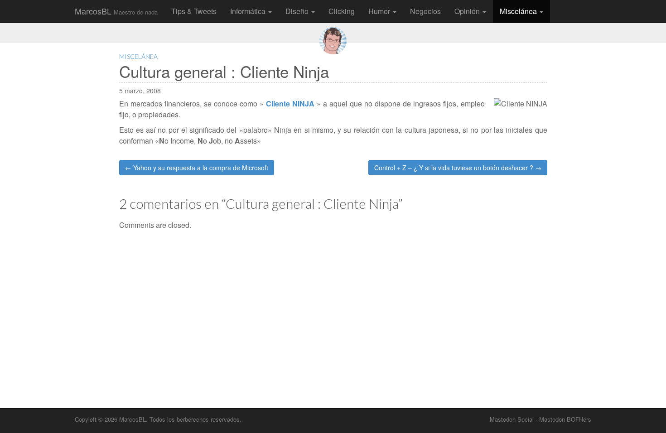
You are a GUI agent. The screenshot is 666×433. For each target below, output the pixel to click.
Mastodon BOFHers (565, 419)
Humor (380, 11)
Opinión (468, 11)
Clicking (341, 11)
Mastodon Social (512, 419)
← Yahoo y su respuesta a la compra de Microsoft (196, 167)
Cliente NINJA (290, 103)
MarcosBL (116, 11)
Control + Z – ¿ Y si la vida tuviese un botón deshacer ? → (457, 167)
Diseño (297, 11)
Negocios (425, 11)
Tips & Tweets (194, 11)
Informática (248, 11)
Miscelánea (519, 11)
